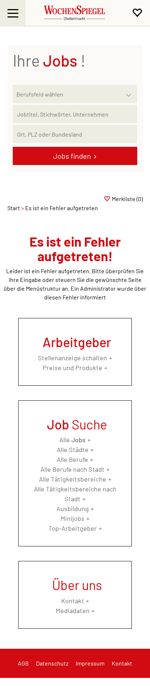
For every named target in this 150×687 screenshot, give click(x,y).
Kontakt (72, 601)
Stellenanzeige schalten (72, 358)
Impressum (90, 663)
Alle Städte (72, 449)
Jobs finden (72, 156)
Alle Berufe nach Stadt (72, 469)
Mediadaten (73, 610)
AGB (23, 663)
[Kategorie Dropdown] (130, 92)
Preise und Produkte (72, 368)
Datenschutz (52, 663)
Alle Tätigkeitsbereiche (72, 479)
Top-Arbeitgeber (72, 528)
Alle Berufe (72, 459)
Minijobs (72, 518)
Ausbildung (72, 509)
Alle (72, 440)
